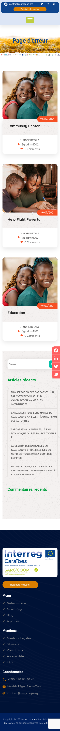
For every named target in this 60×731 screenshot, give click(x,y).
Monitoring (14, 609)
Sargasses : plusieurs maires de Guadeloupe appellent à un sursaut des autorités (34, 416)
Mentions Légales (19, 638)
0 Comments (32, 149)
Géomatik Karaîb (47, 723)
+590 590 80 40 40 (21, 679)
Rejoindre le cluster (30, 9)
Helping (20, 53)
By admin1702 (30, 144)
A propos (13, 621)
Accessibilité (15, 656)
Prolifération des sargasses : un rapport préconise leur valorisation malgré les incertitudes (32, 398)
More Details (31, 140)
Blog (10, 615)
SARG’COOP (29, 719)
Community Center (24, 126)
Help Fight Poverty (24, 219)
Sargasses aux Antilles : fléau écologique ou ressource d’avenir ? (33, 433)
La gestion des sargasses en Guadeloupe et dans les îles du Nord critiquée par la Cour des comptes (31, 451)
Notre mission (16, 603)
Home (6, 53)
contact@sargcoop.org (21, 4)
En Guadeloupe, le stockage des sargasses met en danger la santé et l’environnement (33, 470)
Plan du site (15, 650)
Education (16, 312)
